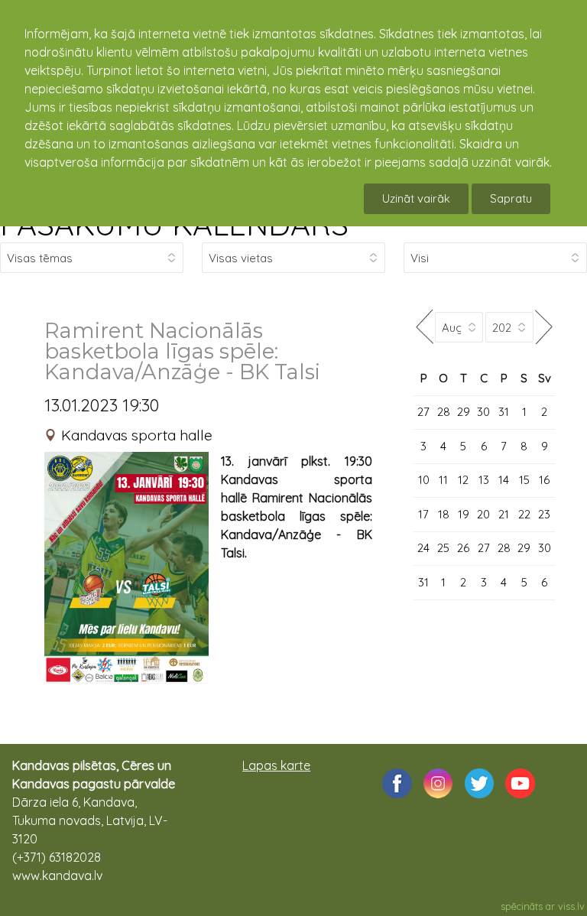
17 (423, 514)
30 (483, 411)
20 (483, 514)
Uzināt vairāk (416, 198)
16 (544, 480)
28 (443, 411)
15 (524, 480)
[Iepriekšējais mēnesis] (424, 327)
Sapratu (511, 198)
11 (443, 480)
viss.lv (571, 906)
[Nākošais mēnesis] (544, 327)
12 (463, 480)
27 (423, 411)
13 (483, 480)
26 (463, 548)
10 (424, 480)
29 (463, 411)
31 (503, 411)
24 (423, 548)
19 (463, 514)
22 (524, 514)
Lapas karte (276, 765)
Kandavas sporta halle (136, 435)
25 (443, 548)
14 (503, 480)
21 (503, 514)
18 (443, 514)
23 (544, 514)
